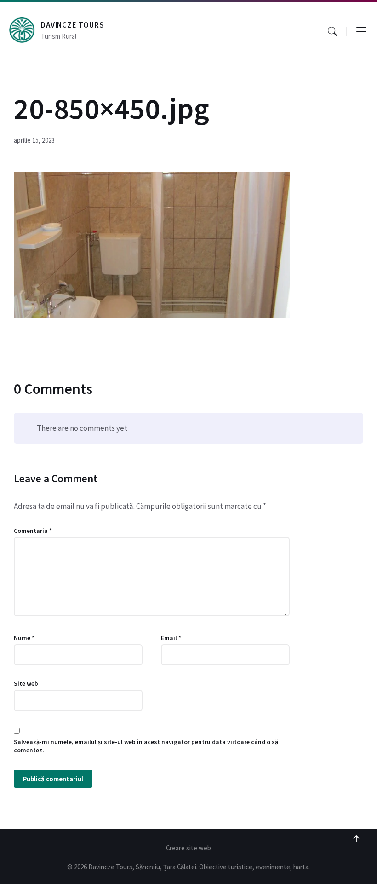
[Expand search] (332, 31)
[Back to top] (356, 839)
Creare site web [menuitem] (188, 848)
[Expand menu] (361, 31)
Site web (26, 683)
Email (171, 638)
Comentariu (33, 530)
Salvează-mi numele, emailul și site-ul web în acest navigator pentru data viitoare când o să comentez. (146, 746)
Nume (24, 638)
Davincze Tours (72, 25)
